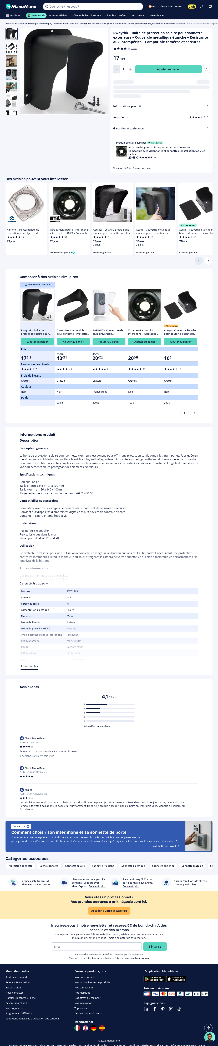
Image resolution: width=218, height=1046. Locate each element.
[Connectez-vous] (202, 6)
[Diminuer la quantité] (116, 69)
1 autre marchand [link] (142, 168)
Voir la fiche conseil (164, 846)
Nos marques (82, 992)
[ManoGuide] (209, 1037)
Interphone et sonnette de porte (96, 23)
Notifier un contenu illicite (21, 997)
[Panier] (210, 6)
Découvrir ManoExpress (88, 1013)
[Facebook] (154, 1009)
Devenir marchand (16, 1003)
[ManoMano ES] (102, 1028)
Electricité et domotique (26, 23)
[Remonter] (208, 1028)
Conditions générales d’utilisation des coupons (32, 1018)
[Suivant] (208, 261)
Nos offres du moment (87, 997)
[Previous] (184, 413)
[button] (161, 150)
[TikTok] (179, 1009)
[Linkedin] (146, 1009)
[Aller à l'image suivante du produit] (101, 72)
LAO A (127, 168)
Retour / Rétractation (18, 982)
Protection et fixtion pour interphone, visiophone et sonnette (144, 23)
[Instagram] (171, 1009)
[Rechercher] (46, 6)
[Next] (194, 413)
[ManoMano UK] (85, 1028)
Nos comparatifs (83, 987)
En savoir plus (142, 958)
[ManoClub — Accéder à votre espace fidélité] (191, 6)
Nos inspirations (83, 1003)
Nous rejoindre (14, 1008)
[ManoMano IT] (77, 1028)
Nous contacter (14, 992)
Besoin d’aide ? (14, 987)
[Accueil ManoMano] (21, 6)
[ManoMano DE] (94, 1028)
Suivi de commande (17, 977)
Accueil (9, 23)
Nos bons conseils (84, 977)
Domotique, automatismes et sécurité (59, 23)
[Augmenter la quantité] (130, 69)
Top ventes (80, 1008)
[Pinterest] (163, 1009)
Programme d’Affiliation (19, 1013)
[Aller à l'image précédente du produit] (27, 72)
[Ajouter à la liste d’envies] (206, 69)
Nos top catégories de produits (92, 982)
